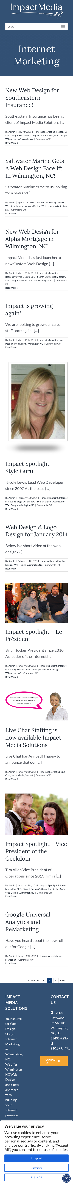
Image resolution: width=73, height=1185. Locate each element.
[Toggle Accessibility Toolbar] (66, 1178)
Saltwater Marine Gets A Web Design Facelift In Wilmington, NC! (34, 168)
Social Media (23, 669)
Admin (12, 131)
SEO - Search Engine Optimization (36, 135)
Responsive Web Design (28, 206)
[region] (36, 1152)
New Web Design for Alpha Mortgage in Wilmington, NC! (32, 239)
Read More (10, 142)
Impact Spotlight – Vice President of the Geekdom (36, 851)
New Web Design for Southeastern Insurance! (32, 97)
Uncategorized (38, 669)
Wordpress (27, 139)
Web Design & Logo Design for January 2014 (36, 530)
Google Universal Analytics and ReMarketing (27, 922)
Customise (36, 1167)
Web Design (60, 135)
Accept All (36, 1158)
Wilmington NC (13, 139)
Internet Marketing (45, 131)
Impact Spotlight (49, 497)
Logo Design (23, 501)
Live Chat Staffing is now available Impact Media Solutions (33, 737)
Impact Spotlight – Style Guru (29, 467)
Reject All (36, 1177)
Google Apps (46, 956)
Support (29, 775)
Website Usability (27, 280)
